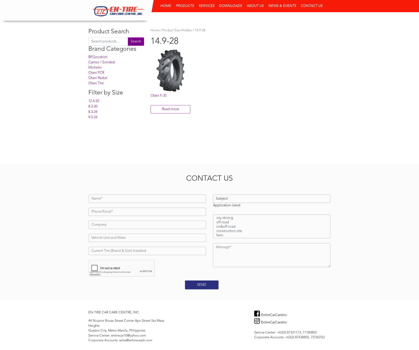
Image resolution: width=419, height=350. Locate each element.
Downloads (230, 6)
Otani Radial (97, 78)
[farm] (272, 236)
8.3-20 (92, 106)
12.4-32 (93, 101)
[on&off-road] (272, 227)
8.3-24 (92, 112)
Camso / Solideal (101, 62)
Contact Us (312, 6)
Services (207, 6)
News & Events (282, 6)
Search (136, 41)
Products (185, 6)
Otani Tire (96, 83)
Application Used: (227, 205)
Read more (170, 109)
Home (165, 6)
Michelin (95, 67)
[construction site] (272, 231)
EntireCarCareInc (274, 315)
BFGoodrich (97, 57)
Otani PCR (96, 73)
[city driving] (272, 218)
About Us (255, 6)
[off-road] (272, 222)
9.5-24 (92, 117)
